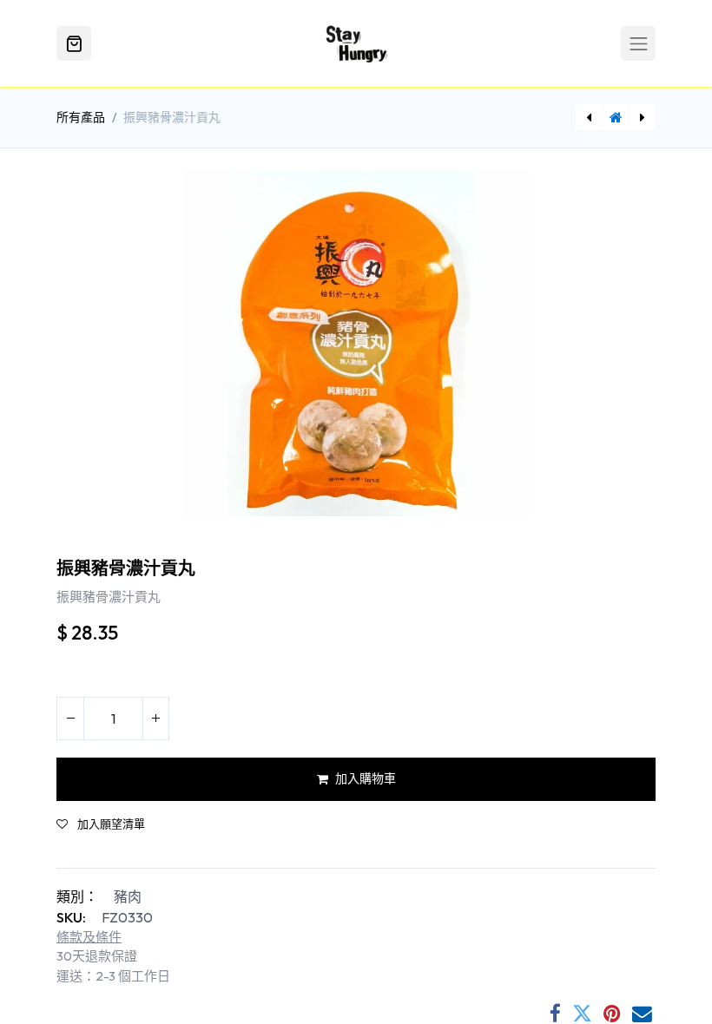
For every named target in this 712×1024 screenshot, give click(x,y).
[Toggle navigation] (638, 43)
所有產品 (80, 117)
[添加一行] (155, 718)
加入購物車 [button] (365, 778)
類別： (77, 896)
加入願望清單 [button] (110, 824)
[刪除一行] (70, 718)
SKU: (71, 917)
